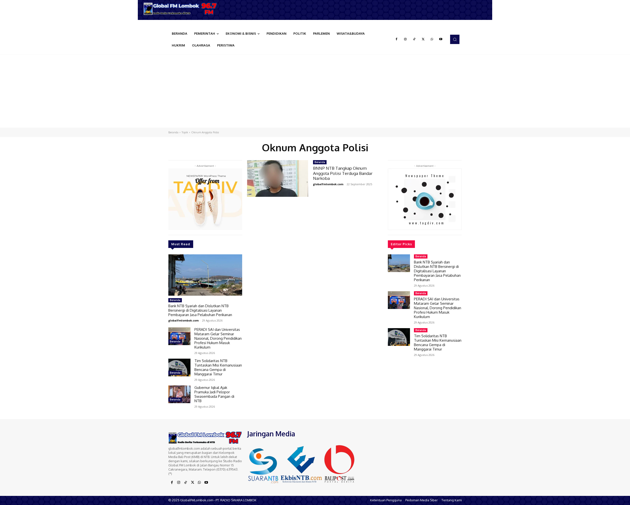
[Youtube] (440, 39)
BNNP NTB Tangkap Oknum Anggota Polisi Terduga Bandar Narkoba (343, 173)
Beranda (173, 132)
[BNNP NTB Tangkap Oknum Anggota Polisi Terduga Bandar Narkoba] (277, 178)
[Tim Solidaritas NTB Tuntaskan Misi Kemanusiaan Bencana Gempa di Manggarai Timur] (179, 367)
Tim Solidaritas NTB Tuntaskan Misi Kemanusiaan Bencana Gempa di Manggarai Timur (218, 367)
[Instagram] (405, 39)
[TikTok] (414, 39)
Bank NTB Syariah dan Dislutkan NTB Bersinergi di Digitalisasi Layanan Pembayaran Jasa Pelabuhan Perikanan (200, 310)
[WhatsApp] (431, 39)
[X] (423, 39)
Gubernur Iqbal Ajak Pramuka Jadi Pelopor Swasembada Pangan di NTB (214, 394)
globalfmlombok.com (183, 320)
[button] (454, 39)
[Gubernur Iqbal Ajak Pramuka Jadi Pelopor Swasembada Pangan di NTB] (179, 394)
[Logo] (182, 8)
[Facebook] (396, 39)
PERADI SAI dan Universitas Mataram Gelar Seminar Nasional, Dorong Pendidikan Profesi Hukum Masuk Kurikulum (218, 338)
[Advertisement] (315, 90)
